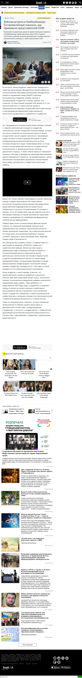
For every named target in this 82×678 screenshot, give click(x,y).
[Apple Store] (56, 667)
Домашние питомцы (21, 7)
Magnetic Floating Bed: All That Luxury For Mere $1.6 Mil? (70, 163)
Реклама (22, 663)
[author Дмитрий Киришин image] (5, 42)
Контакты (34, 663)
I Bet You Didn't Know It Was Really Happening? (44, 395)
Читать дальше (27, 645)
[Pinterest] (76, 3)
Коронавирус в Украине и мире (35, 12)
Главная (4, 7)
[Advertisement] (27, 331)
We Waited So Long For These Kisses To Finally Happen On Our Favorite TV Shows (71, 144)
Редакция (28, 663)
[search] (80, 2)
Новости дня (51, 12)
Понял (80, 675)
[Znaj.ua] (41, 2)
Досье (10, 7)
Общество (55, 7)
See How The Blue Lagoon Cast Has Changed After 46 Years (71, 150)
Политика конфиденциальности (9, 663)
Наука (77, 7)
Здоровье (69, 7)
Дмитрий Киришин (12, 41)
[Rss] (70, 3)
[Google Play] (66, 667)
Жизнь (41, 7)
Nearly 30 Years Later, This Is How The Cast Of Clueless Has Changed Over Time (71, 169)
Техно (62, 7)
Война (47, 7)
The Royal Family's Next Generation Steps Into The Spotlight (27, 395)
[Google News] (66, 658)
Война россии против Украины (14, 12)
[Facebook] (42, 82)
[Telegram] (64, 3)
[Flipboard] (73, 3)
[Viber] (67, 3)
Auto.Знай (34, 7)
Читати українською (43, 18)
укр (2, 2)
